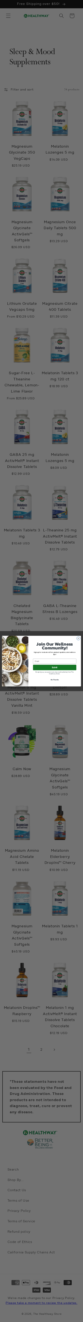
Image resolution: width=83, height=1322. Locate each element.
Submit (54, 667)
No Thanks (55, 679)
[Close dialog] (78, 638)
